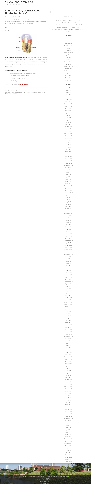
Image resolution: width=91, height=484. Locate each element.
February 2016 (68, 352)
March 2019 (68, 268)
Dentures (68, 50)
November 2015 (68, 359)
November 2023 (68, 161)
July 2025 (68, 115)
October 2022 (68, 190)
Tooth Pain (68, 73)
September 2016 (68, 336)
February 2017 (68, 325)
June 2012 (68, 450)
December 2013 (68, 411)
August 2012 (68, 446)
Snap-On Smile (68, 68)
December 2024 (68, 131)
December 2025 (68, 104)
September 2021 (68, 213)
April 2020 (68, 243)
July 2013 (68, 423)
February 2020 (68, 245)
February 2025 (68, 126)
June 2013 (68, 425)
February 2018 (68, 297)
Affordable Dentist (68, 39)
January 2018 (68, 300)
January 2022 (68, 211)
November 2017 (68, 304)
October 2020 (68, 238)
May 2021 (68, 222)
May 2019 (68, 263)
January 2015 (68, 382)
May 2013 (68, 427)
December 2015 (68, 357)
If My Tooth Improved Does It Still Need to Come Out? (68, 25)
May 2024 (68, 147)
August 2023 (68, 167)
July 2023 (68, 170)
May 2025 (68, 120)
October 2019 (68, 252)
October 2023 (68, 163)
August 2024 (68, 140)
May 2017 (68, 318)
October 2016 (68, 334)
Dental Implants (68, 46)
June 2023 (68, 172)
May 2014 (68, 400)
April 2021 (68, 224)
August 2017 (68, 311)
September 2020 (68, 240)
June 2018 (68, 288)
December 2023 (68, 158)
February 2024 (68, 154)
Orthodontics (68, 59)
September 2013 (68, 418)
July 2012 (68, 448)
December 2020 (68, 234)
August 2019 (68, 256)
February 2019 (68, 270)
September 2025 (68, 110)
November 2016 (68, 332)
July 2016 (68, 341)
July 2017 (68, 313)
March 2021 (68, 227)
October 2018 (68, 279)
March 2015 (68, 377)
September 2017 (68, 309)
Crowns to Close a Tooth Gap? (68, 22)
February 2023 (68, 181)
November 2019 (68, 250)
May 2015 (68, 373)
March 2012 (68, 455)
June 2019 (68, 261)
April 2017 (68, 320)
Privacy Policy (45, 483)
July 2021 (68, 218)
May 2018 (68, 291)
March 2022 (68, 206)
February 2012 (68, 457)
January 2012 (68, 459)
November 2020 (68, 236)
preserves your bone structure (20, 75)
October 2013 (68, 416)
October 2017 (68, 306)
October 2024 (68, 136)
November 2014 (68, 386)
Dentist (68, 48)
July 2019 (68, 259)
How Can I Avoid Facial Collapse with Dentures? (68, 20)
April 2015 (68, 375)
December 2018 (68, 275)
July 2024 (68, 142)
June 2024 (68, 145)
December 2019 (68, 247)
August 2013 (68, 420)
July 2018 (68, 286)
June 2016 (68, 343)
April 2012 (68, 452)
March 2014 (68, 405)
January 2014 (68, 409)
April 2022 (68, 204)
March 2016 (68, 350)
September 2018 (68, 281)
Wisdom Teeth (68, 80)
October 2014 (68, 389)
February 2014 (68, 407)
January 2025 (68, 129)
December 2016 (68, 329)
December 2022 (68, 186)
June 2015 (68, 370)
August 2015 (68, 366)
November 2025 (68, 106)
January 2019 (68, 272)
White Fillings (68, 78)
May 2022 (68, 202)
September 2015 (68, 363)
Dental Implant (68, 43)
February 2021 (68, 229)
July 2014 (68, 395)
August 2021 (68, 215)
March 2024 (68, 152)
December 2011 (68, 461)
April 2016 (68, 348)
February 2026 (68, 99)
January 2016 (68, 354)
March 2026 (68, 97)
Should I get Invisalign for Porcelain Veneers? (68, 27)
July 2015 (68, 368)
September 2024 (68, 138)
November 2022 (68, 188)
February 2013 (68, 434)
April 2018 (68, 293)
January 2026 (68, 101)
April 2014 (68, 402)
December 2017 (68, 302)
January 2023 (68, 183)
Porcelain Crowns (68, 62)
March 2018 (68, 295)
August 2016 (68, 338)
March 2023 (68, 179)
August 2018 (68, 284)
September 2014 (68, 391)
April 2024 (68, 149)
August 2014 (68, 393)
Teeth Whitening (68, 71)
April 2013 (68, 430)
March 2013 (68, 432)
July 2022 (68, 197)
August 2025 (68, 113)
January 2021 (68, 231)
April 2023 (68, 177)
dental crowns (20, 92)
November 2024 (68, 133)
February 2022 (68, 208)
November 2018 (68, 277)
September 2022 (68, 193)
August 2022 (68, 195)
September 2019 (68, 254)
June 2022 (68, 199)
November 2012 (68, 441)
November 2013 (68, 414)
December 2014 (68, 384)
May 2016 (68, 345)
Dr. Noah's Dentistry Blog (19, 2)
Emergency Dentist (68, 52)
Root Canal (68, 64)
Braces (68, 41)
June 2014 (68, 398)
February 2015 (68, 379)
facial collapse (27, 92)
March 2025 (68, 124)
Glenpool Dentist (68, 55)
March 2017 (68, 322)
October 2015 (68, 361)
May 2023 (68, 174)
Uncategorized (14, 90)
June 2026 (68, 90)
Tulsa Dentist (15, 93)
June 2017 (68, 316)
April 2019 (68, 265)
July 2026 (68, 88)
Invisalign (68, 57)
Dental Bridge (14, 92)
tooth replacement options (37, 92)
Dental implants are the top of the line (16, 57)
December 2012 (68, 439)
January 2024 (68, 156)
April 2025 (68, 122)
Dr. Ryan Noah (24, 84)
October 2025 (68, 108)
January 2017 (68, 327)
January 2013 (68, 436)
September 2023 (68, 165)
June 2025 (68, 117)
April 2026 (68, 95)
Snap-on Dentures (68, 66)
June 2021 (68, 220)
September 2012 (68, 443)
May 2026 (68, 92)
